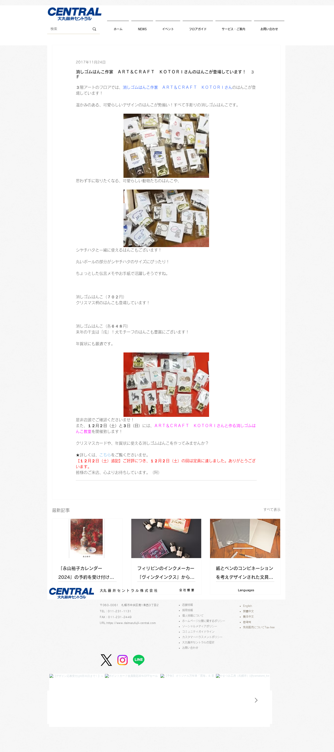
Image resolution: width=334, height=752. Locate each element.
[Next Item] (256, 700)
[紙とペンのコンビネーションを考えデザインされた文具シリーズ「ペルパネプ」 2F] (245, 538)
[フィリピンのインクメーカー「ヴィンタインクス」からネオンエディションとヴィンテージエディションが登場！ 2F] (166, 538)
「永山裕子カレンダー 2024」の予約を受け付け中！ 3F (84, 574)
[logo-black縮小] (106, 660)
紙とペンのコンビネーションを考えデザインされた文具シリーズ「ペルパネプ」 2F (244, 574)
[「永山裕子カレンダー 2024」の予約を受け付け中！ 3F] (87, 538)
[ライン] (138, 660)
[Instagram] (122, 660)
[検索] (94, 29)
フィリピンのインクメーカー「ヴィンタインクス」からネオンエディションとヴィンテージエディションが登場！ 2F (165, 574)
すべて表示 (271, 509)
